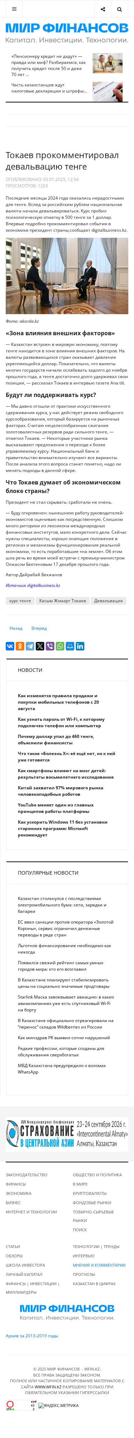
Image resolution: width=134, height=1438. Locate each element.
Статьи (13, 1246)
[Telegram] (30, 646)
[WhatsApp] (60, 646)
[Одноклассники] (20, 646)
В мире (80, 1184)
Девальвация (108, 601)
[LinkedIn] (80, 646)
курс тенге (20, 601)
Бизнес (13, 1202)
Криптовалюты (89, 1193)
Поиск (80, 1229)
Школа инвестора (25, 1265)
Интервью (84, 1255)
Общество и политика (97, 1174)
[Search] (119, 8)
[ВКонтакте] (10, 646)
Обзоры (14, 1255)
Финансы (16, 1184)
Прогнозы (84, 1274)
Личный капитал (24, 1274)
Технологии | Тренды (96, 1246)
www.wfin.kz (48, 1386)
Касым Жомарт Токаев (62, 601)
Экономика (18, 1193)
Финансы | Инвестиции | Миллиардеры (33, 1288)
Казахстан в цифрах (94, 1283)
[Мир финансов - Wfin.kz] (67, 33)
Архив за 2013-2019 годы (32, 1336)
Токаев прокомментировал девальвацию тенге (62, 160)
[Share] (102, 8)
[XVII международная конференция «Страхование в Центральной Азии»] (67, 1134)
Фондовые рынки (92, 1202)
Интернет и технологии (31, 1212)
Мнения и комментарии (99, 1265)
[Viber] (50, 646)
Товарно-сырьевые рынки (93, 1216)
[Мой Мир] (70, 646)
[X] (40, 646)
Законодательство (27, 1174)
